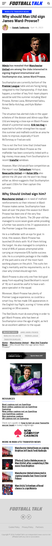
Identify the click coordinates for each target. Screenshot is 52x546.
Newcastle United (12, 173)
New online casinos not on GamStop (19, 411)
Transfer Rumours (12, 339)
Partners (39, 527)
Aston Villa (32, 173)
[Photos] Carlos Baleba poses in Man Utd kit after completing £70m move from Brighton (31, 463)
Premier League (10, 86)
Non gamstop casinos (12, 416)
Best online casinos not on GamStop (19, 406)
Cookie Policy (14, 527)
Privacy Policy (27, 527)
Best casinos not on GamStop (16, 404)
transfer (14, 160)
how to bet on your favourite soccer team (25, 424)
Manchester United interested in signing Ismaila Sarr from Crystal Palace (30, 476)
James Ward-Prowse (29, 332)
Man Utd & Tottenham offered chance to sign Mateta (29, 487)
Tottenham (25, 169)
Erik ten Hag (38, 125)
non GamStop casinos (12, 413)
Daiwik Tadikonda (20, 27)
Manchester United (12, 199)
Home (5, 342)
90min (5, 65)
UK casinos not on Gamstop (15, 418)
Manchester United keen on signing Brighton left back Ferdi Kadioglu (32, 449)
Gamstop (6, 409)
